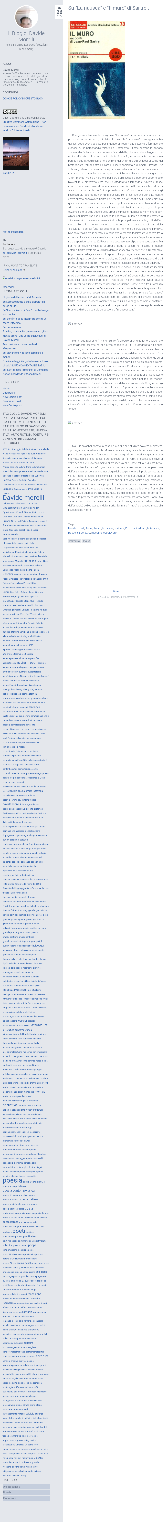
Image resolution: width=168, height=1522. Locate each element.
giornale (6, 919)
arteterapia (17, 654)
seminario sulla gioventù (14, 1369)
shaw (34, 1374)
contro (35, 769)
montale (40, 1091)
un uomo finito (32, 1444)
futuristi (6, 910)
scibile (45, 1334)
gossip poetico (29, 928)
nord (21, 1123)
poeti (18, 1231)
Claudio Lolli (29, 484)
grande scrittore (10, 937)
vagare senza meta (12, 1449)
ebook (6, 839)
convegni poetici (41, 773)
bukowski (7, 702)
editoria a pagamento (14, 844)
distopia (34, 826)
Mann (26, 547)
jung (5, 1007)
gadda (31, 910)
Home (6, 388)
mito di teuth (42, 1083)
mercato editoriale (30, 1065)
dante (32, 795)
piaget (39, 1167)
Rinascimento (9, 587)
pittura (40, 1171)
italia (5, 1003)
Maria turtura (8, 552)
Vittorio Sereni (27, 618)
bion (13, 689)
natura (37, 1105)
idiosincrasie (38, 950)
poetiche (30, 1232)
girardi (5, 924)
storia (32, 1405)
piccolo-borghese (28, 1171)
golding (36, 923)
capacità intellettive (35, 711)
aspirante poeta (9, 663)
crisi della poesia (16, 791)
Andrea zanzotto (10, 467)
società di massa (33, 1383)
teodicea (28, 1422)
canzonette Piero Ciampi (14, 711)
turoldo (33, 1440)
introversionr (8, 999)
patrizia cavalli (35, 1158)
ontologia (21, 1136)
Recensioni (9, 1498)
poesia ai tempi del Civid (34, 1182)
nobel (22, 1118)
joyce (42, 1003)
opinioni (31, 1136)
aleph (42, 632)
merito (23, 1069)
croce (18, 795)
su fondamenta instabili (14, 1414)
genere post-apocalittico (14, 915)
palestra (26, 1149)
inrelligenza (35, 985)
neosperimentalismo (32, 1114)
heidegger (38, 945)
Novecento (17, 565)
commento (35, 738)
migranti (44, 1074)
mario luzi (43, 1056)
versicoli (17, 1458)
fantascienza (28, 875)
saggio (31, 1325)
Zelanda (31, 623)
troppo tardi (8, 1440)
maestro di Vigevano (12, 1047)
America (38, 458)
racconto (96, 532)
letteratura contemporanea (17, 1030)
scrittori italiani (19, 1356)
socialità (13, 1383)
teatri (45, 1418)
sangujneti (7, 1334)
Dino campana (10, 507)
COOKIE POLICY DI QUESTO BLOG (23, 98)
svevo (5, 1418)
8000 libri (7, 449)
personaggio (30, 1163)
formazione (21, 893)
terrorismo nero (10, 1427)
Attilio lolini (8, 471)
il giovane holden (31, 959)
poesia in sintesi (10, 1199)
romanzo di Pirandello (13, 1321)
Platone (6, 583)
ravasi (24, 1294)
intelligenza (8, 994)
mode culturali (9, 1087)
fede (23, 884)
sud (26, 1409)
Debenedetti (8, 503)
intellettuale (8, 990)
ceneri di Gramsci (11, 729)
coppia (6, 778)
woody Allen (21, 1471)
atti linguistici (23, 667)
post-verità (29, 1254)
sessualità (26, 1374)
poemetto (31, 1176)
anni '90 (29, 645)
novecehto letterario (33, 1123)
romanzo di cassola (33, 1321)
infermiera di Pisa (22, 981)
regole (16, 1303)
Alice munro (13, 458)
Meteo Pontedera (13, 231)
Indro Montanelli (10, 534)
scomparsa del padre (13, 1343)
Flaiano (24, 521)
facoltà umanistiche (12, 875)
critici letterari (9, 795)
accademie (37, 627)
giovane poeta (18, 919)
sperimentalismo (28, 1396)
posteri (39, 1254)
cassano (38, 720)
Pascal (36, 570)
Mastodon (8, 287)
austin (15, 672)
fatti (46, 879)
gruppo (27, 941)
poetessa (22, 1226)
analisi (39, 640)
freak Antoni (40, 901)
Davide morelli (76, 528)
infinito (34, 981)
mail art (6, 1052)
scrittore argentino (11, 1347)
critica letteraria (34, 790)
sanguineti (33, 1329)
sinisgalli (13, 1378)
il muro (97, 528)
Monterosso (8, 561)
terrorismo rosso (26, 1427)
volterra (25, 1462)
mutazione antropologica (15, 1100)
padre (18, 1149)
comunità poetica (12, 755)
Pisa (45, 578)
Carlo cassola (9, 484)
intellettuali (20, 990)
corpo (13, 778)
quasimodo (40, 1281)
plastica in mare (18, 1176)
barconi (45, 676)
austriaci (23, 672)
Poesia (7, 1492)
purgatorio (16, 1281)
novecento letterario (12, 1127)
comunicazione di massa (14, 747)
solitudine (8, 1391)
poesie (20, 1209)
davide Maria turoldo (27, 800)
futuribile (34, 906)
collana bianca (23, 738)
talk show (37, 1418)
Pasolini (8, 574)
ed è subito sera (33, 844)
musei (29, 1096)
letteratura (153, 528)
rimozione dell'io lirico (20, 1307)
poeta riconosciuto (28, 1222)
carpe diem (8, 720)
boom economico (11, 698)
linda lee (6, 1043)
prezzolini (7, 1267)
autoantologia (34, 672)
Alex (5, 458)
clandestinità (24, 733)
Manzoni (34, 547)
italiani (11, 1003)
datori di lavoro (10, 800)
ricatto (37, 1303)
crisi (5, 791)
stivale (26, 1405)
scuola (30, 1361)
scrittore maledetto (35, 1352)
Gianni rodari (41, 525)
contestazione (25, 769)
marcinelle (42, 1052)
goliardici (7, 928)
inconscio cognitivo (12, 976)
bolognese (15, 694)
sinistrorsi (23, 1378)
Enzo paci (131, 528)
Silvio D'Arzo (9, 601)
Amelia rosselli (26, 458)
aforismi (15, 632)
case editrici (26, 720)
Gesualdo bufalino (25, 525)
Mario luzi (8, 556)
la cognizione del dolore (14, 1012)
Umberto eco (38, 605)
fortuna (31, 897)
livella (36, 1043)
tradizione (39, 1431)
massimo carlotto (26, 1061)
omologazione (33, 1132)
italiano (19, 1003)
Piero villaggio (25, 579)
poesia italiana (29, 1199)
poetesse (7, 1232)
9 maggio (16, 449)
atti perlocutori (37, 667)
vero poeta (8, 1458)
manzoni (32, 1052)
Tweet (86, 541)
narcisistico (32, 1100)
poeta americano (11, 1213)
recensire (35, 1298)
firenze (6, 893)
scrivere (22, 1361)
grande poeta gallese (28, 932)
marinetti (34, 1056)
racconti (7, 1289)
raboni (24, 1285)
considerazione (31, 764)
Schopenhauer (27, 592)
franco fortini (27, 901)
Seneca (6, 596)
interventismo (20, 994)
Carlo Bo (23, 480)
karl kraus (17, 1007)
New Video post (12, 401)
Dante (29, 488)
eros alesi (19, 857)
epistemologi (25, 853)
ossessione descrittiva (13, 1145)
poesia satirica (10, 1209)
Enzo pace (7, 517)
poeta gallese (40, 1217)
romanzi (27, 1311)
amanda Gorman (10, 640)
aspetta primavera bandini (15, 658)
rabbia (17, 1285)
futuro (14, 910)
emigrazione (39, 848)
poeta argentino (27, 1213)
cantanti (24, 707)
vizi (16, 1462)
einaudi (45, 844)
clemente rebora (38, 734)
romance (17, 1312)
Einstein (28, 512)
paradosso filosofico (36, 1154)
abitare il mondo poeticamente (17, 627)
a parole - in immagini (13, 649)
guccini (6, 946)
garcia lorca (41, 910)
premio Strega (9, 1263)
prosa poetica (21, 1272)
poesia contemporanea (19, 1190)
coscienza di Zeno (36, 778)
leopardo (31, 1021)
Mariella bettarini (23, 552)
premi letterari (17, 1258)
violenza (38, 1457)
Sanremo (42, 587)
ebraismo (14, 840)
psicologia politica (11, 1276)
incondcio (18, 972)
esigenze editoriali (11, 862)
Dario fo (38, 489)
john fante (28, 1003)
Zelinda (39, 623)
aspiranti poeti (27, 662)
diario (19, 817)
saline (5, 1329)
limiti (29, 1038)
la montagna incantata (13, 1016)
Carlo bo (32, 480)
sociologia (8, 1387)
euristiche (31, 866)
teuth (37, 1427)
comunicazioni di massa (14, 751)
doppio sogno (22, 835)
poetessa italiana (36, 1226)
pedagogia (8, 1163)
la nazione (39, 1016)
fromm (12, 906)
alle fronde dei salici (12, 636)
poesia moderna (29, 1204)
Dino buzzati (32, 503)
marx (15, 1060)
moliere (6, 1092)
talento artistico (25, 1418)
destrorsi (42, 813)
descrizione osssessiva (14, 809)
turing (26, 1440)
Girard (5, 530)
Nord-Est (7, 565)
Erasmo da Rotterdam (33, 516)
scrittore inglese (28, 1347)
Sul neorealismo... (12, 327)
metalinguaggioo (10, 1074)
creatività (34, 786)
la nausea (107, 528)
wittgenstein (8, 1471)
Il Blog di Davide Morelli (26, 36)
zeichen (15, 1475)
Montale (42, 556)
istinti (45, 999)
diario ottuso (28, 818)
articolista (28, 654)
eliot (23, 848)
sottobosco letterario (36, 1391)
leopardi (22, 1020)
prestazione (37, 1263)
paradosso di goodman (14, 1154)
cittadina (13, 733)
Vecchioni (25, 614)
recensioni (7, 1298)
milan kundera (32, 1078)
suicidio (30, 1413)
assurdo (42, 663)
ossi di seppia (32, 1145)
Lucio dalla (29, 543)
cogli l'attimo (9, 738)
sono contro (20, 1391)
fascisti (39, 879)
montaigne (29, 1092)
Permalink (74, 541)
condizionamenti (11, 760)
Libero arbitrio (9, 543)
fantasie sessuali (11, 879)
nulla (24, 1127)
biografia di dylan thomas (29, 685)
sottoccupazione (11, 1396)
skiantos (33, 1378)
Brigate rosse (27, 476)
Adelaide (45, 449)
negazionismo (18, 1110)
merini (16, 1069)
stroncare (7, 1409)
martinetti (7, 1061)
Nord (45, 561)
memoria (17, 1065)
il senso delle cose (11, 968)
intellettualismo (34, 990)
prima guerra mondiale (23, 1267)
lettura (43, 1034)
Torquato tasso (10, 605)
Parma (29, 570)
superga (39, 1414)
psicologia (41, 1271)
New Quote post (12, 405)
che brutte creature (29, 729)
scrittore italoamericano (14, 1352)
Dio (20, 507)
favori (18, 884)
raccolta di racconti (37, 1285)
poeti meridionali (26, 1241)
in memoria (8, 985)
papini (33, 1149)
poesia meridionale (12, 1204)
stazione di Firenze (33, 1400)
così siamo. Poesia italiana (15, 786)
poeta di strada (10, 1217)
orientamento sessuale (13, 1141)
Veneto (33, 614)
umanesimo (9, 1444)
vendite (44, 1449)
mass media (42, 1061)
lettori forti (33, 1034)
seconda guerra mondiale (16, 1365)
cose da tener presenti (13, 782)
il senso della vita (34, 963)
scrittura (85, 532)
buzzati (16, 702)
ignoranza (8, 954)
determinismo (9, 817)
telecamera (8, 1422)
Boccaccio (8, 476)
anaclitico (30, 640)
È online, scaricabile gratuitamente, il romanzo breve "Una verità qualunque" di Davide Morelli (25, 336)
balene (37, 676)
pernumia (18, 1163)
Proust (27, 583)
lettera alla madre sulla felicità (16, 1026)
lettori (23, 1034)
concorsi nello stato (31, 755)
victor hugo (27, 1458)
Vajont (36, 610)
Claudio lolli (41, 484)
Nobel (39, 561)
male (25, 1052)
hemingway (8, 950)
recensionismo (21, 1298)
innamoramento (21, 985)
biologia (6, 689)
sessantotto (8, 1374)
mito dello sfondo (11, 1083)
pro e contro (8, 1272)
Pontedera (9, 244)
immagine (8, 972)
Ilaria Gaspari (32, 530)
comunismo (32, 751)
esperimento (37, 862)
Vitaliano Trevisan (11, 618)
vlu (20, 1462)
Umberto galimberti (12, 610)
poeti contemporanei (12, 1236)
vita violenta (8, 1462)
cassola (6, 725)
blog (26, 689)
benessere (34, 680)
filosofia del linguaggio (14, 888)
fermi (29, 884)
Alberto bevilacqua (17, 454)
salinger (13, 1329)
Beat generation (21, 471)
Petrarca (14, 579)
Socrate (19, 601)
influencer (43, 981)
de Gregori (27, 804)
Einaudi (19, 512)
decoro (35, 804)
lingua (14, 1043)
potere (6, 1258)
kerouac (26, 1007)
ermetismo (8, 857)
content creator (10, 769)
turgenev (19, 1440)
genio (45, 915)
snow (40, 1378)
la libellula (30, 1012)
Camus (15, 480)
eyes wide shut (10, 870)
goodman (17, 928)
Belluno (33, 471)
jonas (36, 1003)
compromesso (10, 742)
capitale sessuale (10, 716)
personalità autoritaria (13, 1167)
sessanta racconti (34, 1369)
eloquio (29, 848)
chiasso (42, 729)
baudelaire (15, 680)
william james (32, 1467)
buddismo (43, 698)
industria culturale (30, 976)
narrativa (10, 1105)
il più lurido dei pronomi (14, 963)
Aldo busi (30, 453)
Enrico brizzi (38, 512)
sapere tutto (18, 1334)
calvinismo (26, 702)
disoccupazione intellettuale (16, 826)
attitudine (7, 672)
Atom (116, 591)
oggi (30, 1127)
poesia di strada (27, 1195)
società (21, 1383)
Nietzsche (29, 560)
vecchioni (35, 1449)
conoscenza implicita (13, 764)
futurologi (23, 910)
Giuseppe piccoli (17, 530)
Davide (6, 493)
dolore (42, 826)
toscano (25, 1431)
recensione (34, 1294)
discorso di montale (22, 822)
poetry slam (40, 1241)
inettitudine (8, 981)
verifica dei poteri (29, 1453)
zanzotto (7, 1475)
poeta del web (42, 1213)
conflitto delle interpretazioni (33, 760)
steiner (19, 1405)
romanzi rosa (39, 1312)
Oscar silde (8, 570)
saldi (42, 1325)
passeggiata (21, 1158)
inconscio (28, 972)
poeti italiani (29, 1236)
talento (13, 1418)
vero (46, 1453)
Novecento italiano (33, 565)
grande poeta (10, 932)
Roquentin (74, 532)
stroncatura (17, 1409)
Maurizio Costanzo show (25, 556)
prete (46, 1263)
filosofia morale (34, 888)
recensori (8, 1303)
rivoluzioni (7, 1312)
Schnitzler (15, 592)
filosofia (36, 884)
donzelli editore (32, 831)
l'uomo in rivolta (38, 1007)
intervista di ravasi (36, 994)
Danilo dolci (19, 489)
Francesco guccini (38, 521)
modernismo (38, 1087)
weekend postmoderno (14, 1467)
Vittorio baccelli (10, 623)
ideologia (26, 950)
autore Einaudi (20, 676)
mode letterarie (24, 1087)
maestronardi (29, 1047)
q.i (23, 1280)
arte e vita (7, 654)
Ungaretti (27, 609)
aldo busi (34, 632)
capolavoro (110, 532)
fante (22, 879)
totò (31, 1431)
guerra (13, 946)
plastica (6, 1176)
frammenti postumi (12, 901)
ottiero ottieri (9, 1149)
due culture (41, 835)
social (5, 1383)
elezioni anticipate (11, 848)
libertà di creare (10, 1038)
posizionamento (26, 1250)
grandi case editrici (13, 941)
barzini (6, 680)
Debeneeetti (20, 503)
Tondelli (39, 601)
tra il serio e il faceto (28, 1436)
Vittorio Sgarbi (41, 618)
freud (5, 906)
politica (16, 1245)
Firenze (6, 521)
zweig (23, 1475)
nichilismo (7, 1118)
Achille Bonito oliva (31, 449)
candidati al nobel (11, 707)
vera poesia (14, 1453)
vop (31, 1462)
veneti (5, 1453)
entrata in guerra (10, 853)
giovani (29, 919)
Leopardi (41, 539)
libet (20, 1038)
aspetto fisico (34, 658)
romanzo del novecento (23, 1316)
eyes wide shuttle (25, 871)
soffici (36, 1387)
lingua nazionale (25, 1043)
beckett (24, 680)
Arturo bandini (38, 467)
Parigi (22, 570)
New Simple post (12, 396)
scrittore (119, 528)
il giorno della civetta (12, 959)
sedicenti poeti (38, 1365)
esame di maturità (33, 857)
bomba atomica (29, 694)
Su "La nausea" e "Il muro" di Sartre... (109, 8)
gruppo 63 (36, 941)
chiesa (6, 734)
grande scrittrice (26, 937)
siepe (46, 1374)
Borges (17, 476)
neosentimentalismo (12, 1114)
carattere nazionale (40, 716)
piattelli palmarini (11, 1171)
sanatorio (22, 1329)
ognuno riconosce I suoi (14, 1132)
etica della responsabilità (14, 866)
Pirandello (37, 579)
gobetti (27, 923)
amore (22, 640)
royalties (14, 1325)
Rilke (34, 583)
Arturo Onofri (25, 467)
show (40, 1374)
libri (25, 1038)
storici (39, 1405)
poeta (29, 1208)
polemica (7, 1245)
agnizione (24, 632)
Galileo (12, 525)
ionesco (27, 999)
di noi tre (39, 817)
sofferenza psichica (23, 1387)
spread (20, 1400)
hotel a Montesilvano (15, 252)
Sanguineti (32, 587)
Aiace (5, 453)
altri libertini (35, 636)
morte (5, 1096)
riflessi (6, 1307)
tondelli (43, 1427)
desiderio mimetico (12, 813)
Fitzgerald (16, 521)
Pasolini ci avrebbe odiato (26, 574)
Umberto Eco (24, 605)
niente (16, 1118)
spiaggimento (9, 1400)
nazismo (7, 1110)
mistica (44, 1078)
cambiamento (38, 702)
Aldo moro (41, 453)
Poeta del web (16, 583)
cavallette (30, 725)
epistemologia (39, 853)
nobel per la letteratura (36, 1118)
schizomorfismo (33, 1334)
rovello (6, 1325)
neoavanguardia (34, 1109)
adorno (142, 528)
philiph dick (29, 1167)
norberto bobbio (10, 1123)
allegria (25, 636)
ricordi (44, 1303)
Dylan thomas (9, 512)
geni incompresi (34, 915)
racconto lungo (29, 1289)
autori (30, 676)
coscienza (22, 778)
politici (24, 1245)
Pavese (43, 574)
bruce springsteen (29, 698)
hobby (17, 950)
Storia (27, 601)
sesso (18, 1374)
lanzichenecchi (10, 1021)
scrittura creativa (10, 1361)
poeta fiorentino (25, 1217)
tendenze (18, 1422)
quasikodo (29, 1281)
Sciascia (39, 592)
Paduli (16, 570)
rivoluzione (37, 1307)
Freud (6, 525)
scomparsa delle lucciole (24, 1338)
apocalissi (28, 649)
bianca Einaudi (9, 685)
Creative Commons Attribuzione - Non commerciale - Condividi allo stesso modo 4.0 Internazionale (24, 126)
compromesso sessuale (28, 742)
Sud (32, 601)
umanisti (20, 1444)
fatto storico (8, 884)
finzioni (45, 888)
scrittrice (31, 1356)
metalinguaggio (34, 1069)
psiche (32, 1272)
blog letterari (36, 689)
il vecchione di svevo (31, 968)
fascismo (30, 879)
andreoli (6, 645)
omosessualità (9, 1136)
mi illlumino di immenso (14, 1078)
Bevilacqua (42, 471)
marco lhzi (7, 1056)
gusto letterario (24, 946)
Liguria (20, 543)
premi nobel (31, 1258)
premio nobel (24, 1263)
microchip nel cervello (29, 1074)
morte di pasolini (17, 1096)
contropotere (26, 773)
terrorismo (38, 1422)
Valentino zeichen (11, 614)
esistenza (25, 862)
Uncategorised (11, 1486)
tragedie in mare (10, 1436)
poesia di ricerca (10, 1195)
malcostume (16, 1052)
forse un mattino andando (15, 897)
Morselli (19, 561)
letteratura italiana (11, 1034)
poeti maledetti (10, 1241)
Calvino (7, 480)
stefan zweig (9, 1405)
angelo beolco (18, 645)
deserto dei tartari (34, 809)
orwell (27, 1141)
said (37, 1325)
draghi (32, 835)
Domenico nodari (31, 508)
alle (47, 632)
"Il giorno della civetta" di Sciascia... (23, 297)
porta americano (10, 1250)
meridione (7, 1069)
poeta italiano (10, 1221)
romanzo (7, 1316)
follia (12, 892)
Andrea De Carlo (10, 462)
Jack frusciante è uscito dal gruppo (19, 539)
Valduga (43, 610)
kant (10, 1007)
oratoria (39, 1136)
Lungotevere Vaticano (13, 547)
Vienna (41, 614)
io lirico (18, 999)
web (36, 1462)
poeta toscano (10, 1226)
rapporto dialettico (11, 1294)
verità (40, 1453)
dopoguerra (8, 835)
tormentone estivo (11, 1431)
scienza (7, 1338)
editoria (24, 839)
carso (17, 720)
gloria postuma (16, 923)
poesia (12, 1180)
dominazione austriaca (13, 831)
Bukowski (39, 476)
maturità (7, 1065)
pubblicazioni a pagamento (34, 1276)
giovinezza (38, 919)
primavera (39, 1267)
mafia (39, 1047)
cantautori (34, 707)
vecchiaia (25, 1449)
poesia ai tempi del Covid (15, 1186)
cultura (25, 795)
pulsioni (6, 1281)
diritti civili (7, 822)
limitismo (37, 1038)
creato (43, 786)
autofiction (8, 676)
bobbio (6, 694)
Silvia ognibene (31, 596)
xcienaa (37, 1471)
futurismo (44, 906)
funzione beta (23, 906)
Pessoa (6, 579)
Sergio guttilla (17, 596)
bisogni (20, 689)
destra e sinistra (29, 813)
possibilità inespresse (13, 1254)
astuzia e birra (9, 667)
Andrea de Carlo (26, 462)
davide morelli (12, 804)
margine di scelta (21, 1056)
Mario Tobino (38, 552)
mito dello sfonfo (28, 1083)
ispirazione (37, 999)
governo (42, 928)
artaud (37, 649)
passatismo (8, 1158)
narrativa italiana (25, 1105)
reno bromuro (26, 1303)
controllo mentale (11, 773)
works (30, 1471)
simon (6, 1378)
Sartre (89, 528)
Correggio (8, 489)
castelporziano (18, 725)
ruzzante (23, 1325)
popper (32, 1245)
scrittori (7, 1356)
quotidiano (8, 1285)
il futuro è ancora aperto (25, 954)
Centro (19, 484)
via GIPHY (8, 173)
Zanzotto (22, 623)
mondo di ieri (16, 1092)
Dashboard (9, 392)
